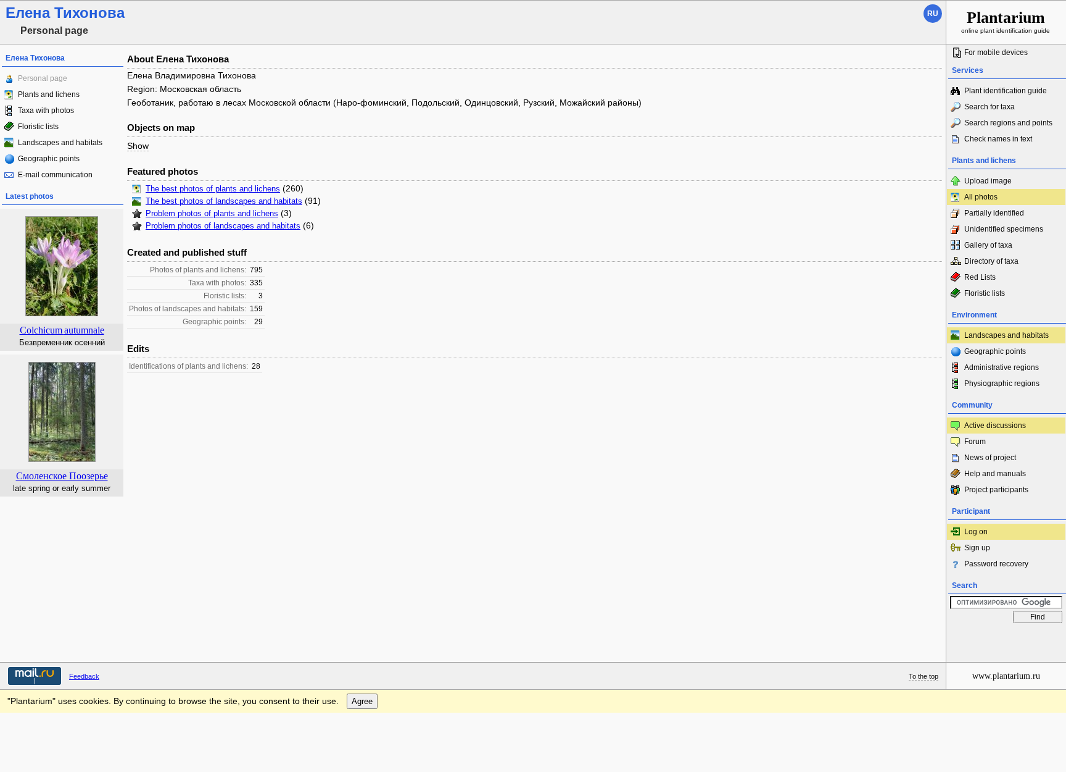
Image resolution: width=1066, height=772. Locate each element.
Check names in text (998, 139)
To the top (923, 676)
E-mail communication (55, 174)
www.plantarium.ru (1006, 676)
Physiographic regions (1001, 383)
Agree (362, 701)
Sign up (977, 547)
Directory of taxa (991, 261)
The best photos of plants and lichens (213, 189)
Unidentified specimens (1003, 229)
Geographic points (49, 158)
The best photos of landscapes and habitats (224, 201)
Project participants (996, 489)
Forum (975, 441)
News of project (990, 457)
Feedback (84, 676)
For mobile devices (996, 52)
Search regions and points (1008, 123)
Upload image (988, 181)
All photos (981, 197)
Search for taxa (989, 107)
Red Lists (980, 277)
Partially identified (994, 213)
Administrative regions (1001, 367)
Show (138, 146)
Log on (976, 531)
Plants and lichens (49, 94)
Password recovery (996, 564)
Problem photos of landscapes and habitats (223, 226)
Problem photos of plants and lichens (212, 213)
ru (932, 13)
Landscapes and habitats (60, 142)
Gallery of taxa (988, 245)
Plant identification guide (1005, 90)
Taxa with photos (46, 110)
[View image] (62, 459)
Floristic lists (38, 126)
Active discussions (995, 425)
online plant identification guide (1005, 21)
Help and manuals (995, 473)
